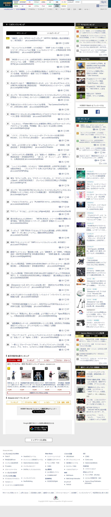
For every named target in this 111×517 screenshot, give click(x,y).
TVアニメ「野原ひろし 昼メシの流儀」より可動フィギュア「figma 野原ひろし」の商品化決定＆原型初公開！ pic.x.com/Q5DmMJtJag (40, 315)
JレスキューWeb (71, 466)
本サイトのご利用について (10, 493)
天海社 (87, 456)
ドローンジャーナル (11, 469)
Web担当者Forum (10, 459)
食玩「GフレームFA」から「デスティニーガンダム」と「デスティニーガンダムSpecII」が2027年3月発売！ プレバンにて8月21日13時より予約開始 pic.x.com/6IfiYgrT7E (41, 180)
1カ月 (104, 27)
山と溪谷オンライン (53, 472)
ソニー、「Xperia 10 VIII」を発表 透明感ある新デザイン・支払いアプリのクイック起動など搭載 (93, 341)
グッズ (62, 9)
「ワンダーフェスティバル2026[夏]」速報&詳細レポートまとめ (96, 374)
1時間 (79, 27)
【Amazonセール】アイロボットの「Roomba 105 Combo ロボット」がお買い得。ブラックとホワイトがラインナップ (96, 296)
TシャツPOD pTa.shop (92, 475)
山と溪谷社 (48, 469)
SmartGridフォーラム (30, 456)
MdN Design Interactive (73, 478)
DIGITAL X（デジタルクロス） (32, 469)
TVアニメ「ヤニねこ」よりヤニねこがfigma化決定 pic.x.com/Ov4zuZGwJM (41, 211)
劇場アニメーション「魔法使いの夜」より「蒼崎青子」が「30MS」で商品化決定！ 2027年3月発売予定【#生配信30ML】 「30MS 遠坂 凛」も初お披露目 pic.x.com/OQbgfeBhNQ (41, 254)
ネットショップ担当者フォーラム (33, 459)
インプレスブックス (29, 478)
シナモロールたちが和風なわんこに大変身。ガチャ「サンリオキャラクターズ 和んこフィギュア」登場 (93, 42)
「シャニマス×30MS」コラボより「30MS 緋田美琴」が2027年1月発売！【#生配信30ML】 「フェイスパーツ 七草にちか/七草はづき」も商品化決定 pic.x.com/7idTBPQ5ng (40, 168)
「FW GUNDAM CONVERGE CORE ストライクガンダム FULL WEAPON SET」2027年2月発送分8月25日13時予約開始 (96, 265)
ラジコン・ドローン (63, 360)
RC (57, 9)
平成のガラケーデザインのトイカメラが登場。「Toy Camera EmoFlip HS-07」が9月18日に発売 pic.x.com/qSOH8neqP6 (39, 106)
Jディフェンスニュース (73, 459)
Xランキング (85, 119)
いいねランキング (100, 122)
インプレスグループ (85, 493)
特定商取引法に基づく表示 (100, 493)
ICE (84, 453)
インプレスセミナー (29, 466)
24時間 (88, 27)
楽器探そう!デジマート (54, 459)
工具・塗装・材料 (63, 402)
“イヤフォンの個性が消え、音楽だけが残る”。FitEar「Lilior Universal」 (96, 73)
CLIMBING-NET (52, 475)
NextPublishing (28, 481)
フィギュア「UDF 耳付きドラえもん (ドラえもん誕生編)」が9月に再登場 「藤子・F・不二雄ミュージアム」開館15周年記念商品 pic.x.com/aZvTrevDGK (40, 233)
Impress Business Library (31, 463)
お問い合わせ (24, 493)
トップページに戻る (39, 440)
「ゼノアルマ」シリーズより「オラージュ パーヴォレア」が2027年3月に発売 (96, 207)
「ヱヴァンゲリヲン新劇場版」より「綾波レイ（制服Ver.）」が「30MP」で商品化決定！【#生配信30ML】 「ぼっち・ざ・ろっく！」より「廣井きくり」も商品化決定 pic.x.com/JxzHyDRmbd (40, 157)
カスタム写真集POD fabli (93, 478)
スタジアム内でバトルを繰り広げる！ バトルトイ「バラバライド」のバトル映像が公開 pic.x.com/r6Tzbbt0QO (40, 296)
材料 (80, 9)
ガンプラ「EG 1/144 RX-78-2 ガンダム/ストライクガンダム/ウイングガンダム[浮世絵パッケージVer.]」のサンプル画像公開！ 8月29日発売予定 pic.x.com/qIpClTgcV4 (41, 192)
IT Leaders (8, 466)
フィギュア (41, 9)
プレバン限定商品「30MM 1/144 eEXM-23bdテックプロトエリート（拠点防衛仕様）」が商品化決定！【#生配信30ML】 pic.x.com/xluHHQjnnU (40, 265)
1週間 (96, 27)
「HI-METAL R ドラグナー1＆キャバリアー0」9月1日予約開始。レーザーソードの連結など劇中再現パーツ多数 (93, 37)
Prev (9, 378)
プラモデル (31, 9)
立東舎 (49, 466)
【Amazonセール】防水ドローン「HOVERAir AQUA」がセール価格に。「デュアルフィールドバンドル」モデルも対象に (96, 285)
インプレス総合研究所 (11, 463)
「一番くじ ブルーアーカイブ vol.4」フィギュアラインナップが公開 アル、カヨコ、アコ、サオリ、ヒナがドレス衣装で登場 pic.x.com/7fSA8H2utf (41, 346)
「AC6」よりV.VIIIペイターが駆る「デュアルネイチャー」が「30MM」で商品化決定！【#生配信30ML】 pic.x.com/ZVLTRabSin (40, 146)
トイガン (50, 9)
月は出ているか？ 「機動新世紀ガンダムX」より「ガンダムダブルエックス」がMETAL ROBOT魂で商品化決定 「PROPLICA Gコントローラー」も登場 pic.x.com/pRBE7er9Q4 (41, 85)
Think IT (7, 456)
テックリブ (67, 482)
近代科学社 (48, 478)
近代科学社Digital (52, 481)
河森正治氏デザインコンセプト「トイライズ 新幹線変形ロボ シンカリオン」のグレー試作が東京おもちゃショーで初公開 (96, 178)
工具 (74, 9)
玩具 (69, 9)
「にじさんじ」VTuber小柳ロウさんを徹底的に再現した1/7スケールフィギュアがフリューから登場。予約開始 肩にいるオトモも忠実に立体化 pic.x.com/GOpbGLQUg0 (41, 126)
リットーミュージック (53, 456)
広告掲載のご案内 (36, 493)
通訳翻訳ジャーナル (72, 463)
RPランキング (83, 122)
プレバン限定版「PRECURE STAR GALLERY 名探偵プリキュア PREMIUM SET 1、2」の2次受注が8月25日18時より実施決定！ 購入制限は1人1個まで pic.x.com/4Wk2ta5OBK (41, 275)
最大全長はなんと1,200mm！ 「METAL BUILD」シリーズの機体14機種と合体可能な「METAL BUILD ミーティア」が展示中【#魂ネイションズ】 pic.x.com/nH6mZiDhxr (41, 221)
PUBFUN (86, 466)
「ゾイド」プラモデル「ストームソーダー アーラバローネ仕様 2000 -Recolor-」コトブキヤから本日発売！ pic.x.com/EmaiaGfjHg (38, 137)
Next (68, 378)
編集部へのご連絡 (48, 493)
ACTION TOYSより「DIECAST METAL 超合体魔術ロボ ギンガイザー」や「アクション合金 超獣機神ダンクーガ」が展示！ (96, 412)
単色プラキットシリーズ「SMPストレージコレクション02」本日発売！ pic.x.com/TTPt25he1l (40, 243)
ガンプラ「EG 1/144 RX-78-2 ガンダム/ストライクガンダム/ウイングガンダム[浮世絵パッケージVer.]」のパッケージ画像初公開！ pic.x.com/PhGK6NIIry (41, 96)
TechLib (68, 484)
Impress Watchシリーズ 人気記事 (92, 333)
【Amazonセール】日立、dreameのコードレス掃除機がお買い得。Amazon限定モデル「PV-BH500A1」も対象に (96, 306)
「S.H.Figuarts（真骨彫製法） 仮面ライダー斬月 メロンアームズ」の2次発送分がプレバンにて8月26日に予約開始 (96, 253)
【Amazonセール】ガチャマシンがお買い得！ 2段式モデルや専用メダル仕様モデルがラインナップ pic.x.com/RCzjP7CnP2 (40, 286)
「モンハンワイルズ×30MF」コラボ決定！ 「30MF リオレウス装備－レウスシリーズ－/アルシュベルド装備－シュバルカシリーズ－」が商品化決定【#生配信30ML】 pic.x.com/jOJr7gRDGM (41, 50)
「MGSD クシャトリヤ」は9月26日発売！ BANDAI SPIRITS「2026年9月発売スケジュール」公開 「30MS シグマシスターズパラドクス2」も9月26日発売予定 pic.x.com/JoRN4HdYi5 (41, 62)
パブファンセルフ (90, 469)
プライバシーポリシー (62, 493)
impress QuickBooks (91, 463)
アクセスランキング (87, 25)
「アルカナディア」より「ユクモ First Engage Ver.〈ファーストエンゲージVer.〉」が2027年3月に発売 (93, 52)
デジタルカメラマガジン (12, 478)
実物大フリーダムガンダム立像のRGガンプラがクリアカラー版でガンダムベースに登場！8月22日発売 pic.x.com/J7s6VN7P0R (40, 115)
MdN (65, 472)
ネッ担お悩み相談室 (11, 472)
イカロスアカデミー (72, 469)
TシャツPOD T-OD (53, 463)
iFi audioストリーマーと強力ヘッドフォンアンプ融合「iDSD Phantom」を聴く (96, 81)
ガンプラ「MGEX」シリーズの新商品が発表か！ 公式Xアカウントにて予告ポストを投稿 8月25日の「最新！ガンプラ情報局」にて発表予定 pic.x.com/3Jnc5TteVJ (41, 74)
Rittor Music (49, 453)
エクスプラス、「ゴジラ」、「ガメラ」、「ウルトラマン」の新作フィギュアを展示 (96, 417)
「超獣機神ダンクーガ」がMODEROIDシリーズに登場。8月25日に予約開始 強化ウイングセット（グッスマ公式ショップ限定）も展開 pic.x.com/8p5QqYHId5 (41, 325)
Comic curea (89, 459)
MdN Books (69, 475)
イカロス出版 (68, 453)
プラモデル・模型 (14, 360)
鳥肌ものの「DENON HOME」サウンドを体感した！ (96, 96)
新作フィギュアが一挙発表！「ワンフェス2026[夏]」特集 (94, 367)
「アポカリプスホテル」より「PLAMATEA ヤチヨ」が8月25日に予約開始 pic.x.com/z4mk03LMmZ (40, 203)
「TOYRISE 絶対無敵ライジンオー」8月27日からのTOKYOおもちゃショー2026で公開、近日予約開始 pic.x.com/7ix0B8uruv (40, 305)
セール (86, 9)
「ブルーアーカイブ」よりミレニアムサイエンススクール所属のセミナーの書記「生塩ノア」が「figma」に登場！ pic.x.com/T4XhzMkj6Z (41, 336)
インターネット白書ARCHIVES (14, 485)
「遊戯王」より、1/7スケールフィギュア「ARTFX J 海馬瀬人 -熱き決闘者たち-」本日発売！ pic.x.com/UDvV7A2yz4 (93, 127)
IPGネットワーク (88, 472)
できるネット (9, 482)
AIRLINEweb (70, 456)
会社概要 (74, 493)
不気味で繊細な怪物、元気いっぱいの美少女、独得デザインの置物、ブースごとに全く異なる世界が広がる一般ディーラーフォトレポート (96, 384)
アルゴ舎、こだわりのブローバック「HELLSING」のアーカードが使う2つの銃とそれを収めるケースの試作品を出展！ (96, 404)
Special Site (85, 59)
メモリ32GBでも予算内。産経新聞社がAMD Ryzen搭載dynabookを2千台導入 (96, 66)
